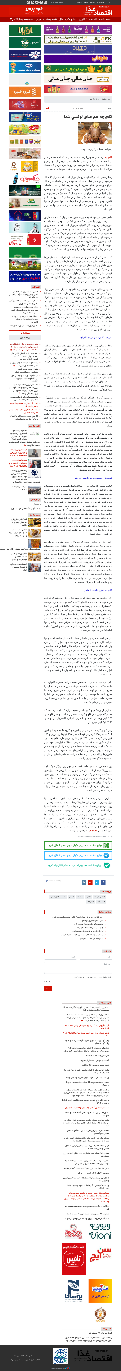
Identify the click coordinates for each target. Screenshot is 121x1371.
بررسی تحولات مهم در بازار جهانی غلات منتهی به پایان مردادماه (87, 1084)
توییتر (37, 2)
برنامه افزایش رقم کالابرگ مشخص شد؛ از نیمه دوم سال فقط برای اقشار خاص (86, 1071)
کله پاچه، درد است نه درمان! (91, 938)
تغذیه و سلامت (50, 19)
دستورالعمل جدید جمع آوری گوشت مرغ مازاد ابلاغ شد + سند (18, 463)
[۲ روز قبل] (34, 474)
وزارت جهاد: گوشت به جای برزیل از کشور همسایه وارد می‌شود (24, 364)
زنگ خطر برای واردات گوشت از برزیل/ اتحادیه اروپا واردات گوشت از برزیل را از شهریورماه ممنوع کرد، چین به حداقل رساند (23, 389)
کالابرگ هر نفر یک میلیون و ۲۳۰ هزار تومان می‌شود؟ (87, 1218)
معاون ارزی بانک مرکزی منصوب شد (23, 325)
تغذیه (89, 896)
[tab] (25, 332)
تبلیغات (79, 2)
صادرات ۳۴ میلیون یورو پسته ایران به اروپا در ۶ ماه (88, 1214)
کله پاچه (91, 901)
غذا (64, 896)
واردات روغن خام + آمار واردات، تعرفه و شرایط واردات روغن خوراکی (87, 1187)
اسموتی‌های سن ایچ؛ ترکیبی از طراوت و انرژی (18, 567)
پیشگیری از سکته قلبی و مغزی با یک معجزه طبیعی (82, 935)
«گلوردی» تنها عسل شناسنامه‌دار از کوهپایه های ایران (19, 556)
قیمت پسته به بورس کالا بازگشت (95, 1065)
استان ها (107, 1328)
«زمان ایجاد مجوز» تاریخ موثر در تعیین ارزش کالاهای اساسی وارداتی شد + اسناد (87, 1147)
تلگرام (32, 2)
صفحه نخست (105, 19)
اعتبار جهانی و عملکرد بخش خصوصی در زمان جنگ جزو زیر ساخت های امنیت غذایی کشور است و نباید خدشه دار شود (85, 1122)
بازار (61, 19)
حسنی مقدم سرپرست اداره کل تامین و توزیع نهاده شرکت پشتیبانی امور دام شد (23, 294)
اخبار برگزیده (94, 99)
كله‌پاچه (108, 157)
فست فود (92, 830)
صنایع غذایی (70, 19)
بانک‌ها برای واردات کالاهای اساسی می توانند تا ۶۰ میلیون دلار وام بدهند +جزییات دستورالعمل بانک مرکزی (25, 476)
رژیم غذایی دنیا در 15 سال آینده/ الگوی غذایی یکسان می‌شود (78, 917)
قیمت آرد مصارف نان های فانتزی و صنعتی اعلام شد (24, 405)
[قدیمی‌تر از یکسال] (34, 557)
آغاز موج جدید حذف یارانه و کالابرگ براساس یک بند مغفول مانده (24, 418)
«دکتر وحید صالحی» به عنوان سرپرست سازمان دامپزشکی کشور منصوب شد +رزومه (24, 310)
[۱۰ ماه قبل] (34, 543)
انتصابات (36, 287)
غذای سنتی (55, 896)
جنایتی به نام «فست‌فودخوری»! (90, 927)
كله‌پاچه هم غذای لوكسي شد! (88, 117)
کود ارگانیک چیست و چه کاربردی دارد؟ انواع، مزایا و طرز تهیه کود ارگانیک (24, 378)
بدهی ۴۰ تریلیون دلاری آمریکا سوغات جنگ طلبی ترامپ (86, 1168)
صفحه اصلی (105, 99)
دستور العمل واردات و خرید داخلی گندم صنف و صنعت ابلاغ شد (86, 1114)
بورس (38, 19)
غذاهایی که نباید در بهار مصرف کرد (88, 924)
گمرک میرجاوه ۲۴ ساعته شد (19, 488)
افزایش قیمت (99, 896)
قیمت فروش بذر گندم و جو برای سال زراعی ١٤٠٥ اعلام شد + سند (18, 452)
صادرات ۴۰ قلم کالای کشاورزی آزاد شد (93, 1173)
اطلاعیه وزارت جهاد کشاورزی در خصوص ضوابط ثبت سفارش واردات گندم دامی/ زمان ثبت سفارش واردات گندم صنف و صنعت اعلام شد (24, 438)
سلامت (80, 896)
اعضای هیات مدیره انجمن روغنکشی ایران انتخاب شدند (26, 371)
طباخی (71, 896)
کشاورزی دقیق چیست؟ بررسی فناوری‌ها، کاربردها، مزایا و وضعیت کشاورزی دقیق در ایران (86, 1009)
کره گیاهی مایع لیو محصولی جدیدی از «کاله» (19, 522)
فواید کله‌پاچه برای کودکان (92, 920)
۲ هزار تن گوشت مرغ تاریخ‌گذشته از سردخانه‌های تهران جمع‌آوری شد (86, 1179)
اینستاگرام (28, 2)
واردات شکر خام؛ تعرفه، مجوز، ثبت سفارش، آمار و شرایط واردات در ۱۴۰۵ (85, 1102)
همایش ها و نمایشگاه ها (22, 19)
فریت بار (37, 504)
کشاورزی (82, 19)
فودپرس (96, 11)
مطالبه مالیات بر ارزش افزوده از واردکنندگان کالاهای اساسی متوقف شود (88, 1132)
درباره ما (108, 2)
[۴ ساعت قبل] (34, 433)
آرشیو (86, 2)
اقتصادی (93, 19)
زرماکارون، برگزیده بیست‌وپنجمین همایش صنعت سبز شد (86, 1208)
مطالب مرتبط (105, 912)
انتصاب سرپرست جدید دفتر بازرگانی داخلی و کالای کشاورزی (23, 302)
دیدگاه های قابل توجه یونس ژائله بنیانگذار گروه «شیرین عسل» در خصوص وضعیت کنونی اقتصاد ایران (86, 1139)
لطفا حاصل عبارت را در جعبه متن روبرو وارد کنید (93, 977)
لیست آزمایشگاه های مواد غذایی (26, 508)
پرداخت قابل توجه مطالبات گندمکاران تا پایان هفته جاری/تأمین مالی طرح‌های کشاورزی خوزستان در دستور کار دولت (88, 1339)
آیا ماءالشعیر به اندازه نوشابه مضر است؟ (87, 931)
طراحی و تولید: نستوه (58, 1368)
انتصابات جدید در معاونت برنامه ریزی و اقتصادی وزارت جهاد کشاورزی (25, 319)
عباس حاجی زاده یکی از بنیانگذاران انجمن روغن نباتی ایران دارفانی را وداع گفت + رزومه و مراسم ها (24, 347)
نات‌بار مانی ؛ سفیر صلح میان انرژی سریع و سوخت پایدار (18, 532)
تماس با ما (100, 2)
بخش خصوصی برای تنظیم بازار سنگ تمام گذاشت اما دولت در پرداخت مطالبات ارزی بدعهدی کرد (87, 1162)
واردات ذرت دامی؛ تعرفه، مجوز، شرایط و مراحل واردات (87, 1077)
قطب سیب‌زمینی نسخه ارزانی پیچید (94, 1060)
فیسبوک (41, 2)
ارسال (48, 988)
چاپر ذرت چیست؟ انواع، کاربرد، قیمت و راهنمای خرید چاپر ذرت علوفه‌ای (87, 1042)
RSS (45, 2)
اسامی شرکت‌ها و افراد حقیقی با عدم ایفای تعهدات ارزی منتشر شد (86, 1155)
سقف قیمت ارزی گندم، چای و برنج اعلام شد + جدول (23, 411)
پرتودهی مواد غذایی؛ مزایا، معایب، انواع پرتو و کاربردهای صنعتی (23, 398)
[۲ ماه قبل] (34, 522)
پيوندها (92, 2)
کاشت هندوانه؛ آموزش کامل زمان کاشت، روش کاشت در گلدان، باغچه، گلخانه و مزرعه (24, 356)
